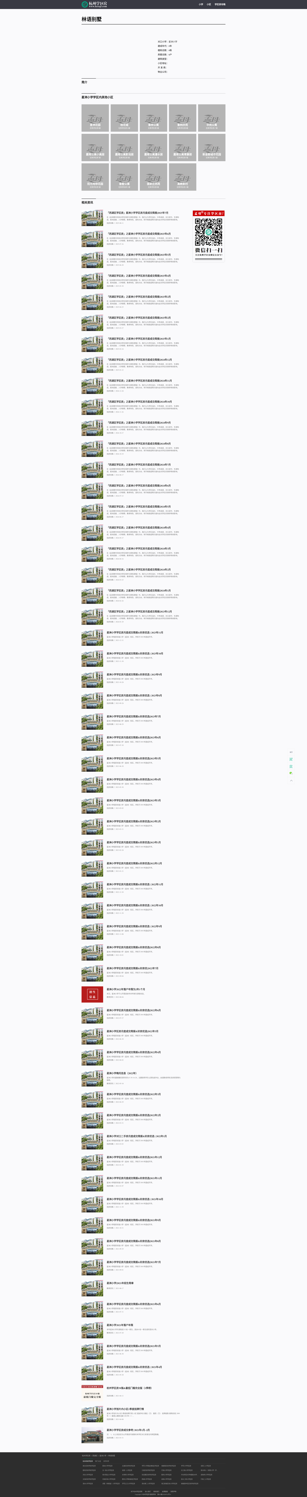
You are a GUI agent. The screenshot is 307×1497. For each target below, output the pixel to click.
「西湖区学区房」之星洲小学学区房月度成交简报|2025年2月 (139, 296)
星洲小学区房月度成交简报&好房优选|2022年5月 (132, 1031)
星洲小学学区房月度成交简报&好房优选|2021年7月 (134, 1262)
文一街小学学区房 (108, 1470)
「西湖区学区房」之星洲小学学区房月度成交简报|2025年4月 (139, 276)
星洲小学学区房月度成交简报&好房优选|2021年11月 (134, 1178)
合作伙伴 (106, 1461)
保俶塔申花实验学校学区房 (189, 1484)
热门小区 (98, 1461)
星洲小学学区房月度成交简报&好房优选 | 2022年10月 (135, 905)
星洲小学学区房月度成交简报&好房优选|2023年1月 (134, 842)
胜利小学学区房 (166, 1475)
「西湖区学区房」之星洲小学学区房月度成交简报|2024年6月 (139, 485)
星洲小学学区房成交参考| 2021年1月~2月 (128, 1430)
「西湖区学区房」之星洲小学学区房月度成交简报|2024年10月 (139, 401)
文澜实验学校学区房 (128, 1466)
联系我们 (156, 1491)
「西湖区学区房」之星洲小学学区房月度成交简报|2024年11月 (139, 380)
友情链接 (165, 1491)
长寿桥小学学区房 (128, 1475)
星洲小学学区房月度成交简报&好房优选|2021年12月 (134, 1157)
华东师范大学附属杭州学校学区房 (189, 1475)
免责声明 (173, 1491)
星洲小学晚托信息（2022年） (122, 1073)
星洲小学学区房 (107, 1466)
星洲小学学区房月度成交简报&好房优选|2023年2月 (134, 821)
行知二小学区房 (206, 1479)
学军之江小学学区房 (128, 1484)
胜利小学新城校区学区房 (130, 1479)
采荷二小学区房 (206, 1466)
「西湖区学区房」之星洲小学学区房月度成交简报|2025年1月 (139, 338)
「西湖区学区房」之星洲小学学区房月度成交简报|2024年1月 (139, 590)
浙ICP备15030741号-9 (164, 1494)
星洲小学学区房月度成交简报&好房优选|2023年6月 (134, 737)
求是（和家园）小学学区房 (111, 1484)
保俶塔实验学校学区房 (168, 1466)
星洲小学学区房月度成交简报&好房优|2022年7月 (132, 968)
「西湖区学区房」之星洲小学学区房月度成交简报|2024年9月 (139, 422)
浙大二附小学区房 (187, 1479)
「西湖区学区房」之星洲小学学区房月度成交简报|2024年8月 (139, 443)
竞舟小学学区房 (88, 1484)
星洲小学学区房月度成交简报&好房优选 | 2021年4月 (134, 1367)
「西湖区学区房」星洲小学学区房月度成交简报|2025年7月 (137, 213)
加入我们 (148, 1491)
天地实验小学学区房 (108, 1479)
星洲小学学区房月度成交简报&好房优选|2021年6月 (134, 1304)
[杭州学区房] (94, 4)
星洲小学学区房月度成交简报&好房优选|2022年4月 (134, 1052)
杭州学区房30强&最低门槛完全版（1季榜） (130, 1388)
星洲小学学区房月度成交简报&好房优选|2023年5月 (134, 758)
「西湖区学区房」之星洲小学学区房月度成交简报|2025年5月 (139, 255)
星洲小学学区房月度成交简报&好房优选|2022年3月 (134, 1094)
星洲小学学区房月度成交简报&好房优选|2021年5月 (134, 1346)
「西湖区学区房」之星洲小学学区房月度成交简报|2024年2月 (139, 569)
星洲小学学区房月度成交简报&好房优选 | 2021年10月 (135, 1199)
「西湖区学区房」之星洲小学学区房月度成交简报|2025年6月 (139, 234)
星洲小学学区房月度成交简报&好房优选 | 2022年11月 (135, 884)
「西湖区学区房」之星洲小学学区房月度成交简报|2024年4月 (139, 527)
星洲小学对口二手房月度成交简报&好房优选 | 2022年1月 (137, 1136)
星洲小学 (173, 41)
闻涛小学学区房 (166, 1479)
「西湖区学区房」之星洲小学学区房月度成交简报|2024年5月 (139, 506)
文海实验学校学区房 (89, 1479)
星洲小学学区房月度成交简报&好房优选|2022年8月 (134, 947)
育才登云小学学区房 (108, 1475)
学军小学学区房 (186, 1466)
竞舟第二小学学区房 (148, 1484)
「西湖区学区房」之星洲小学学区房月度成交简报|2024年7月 (139, 464)
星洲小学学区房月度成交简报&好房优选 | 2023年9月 (134, 674)
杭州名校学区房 (88, 1461)
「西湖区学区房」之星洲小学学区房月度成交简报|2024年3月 (139, 548)
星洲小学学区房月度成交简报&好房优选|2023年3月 (134, 800)
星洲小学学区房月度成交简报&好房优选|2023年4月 (134, 779)
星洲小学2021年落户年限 (120, 1325)
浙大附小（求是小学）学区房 (209, 1470)
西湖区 (94, 1455)
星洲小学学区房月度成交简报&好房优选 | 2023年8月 (134, 695)
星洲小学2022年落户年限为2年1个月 (126, 989)
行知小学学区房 (166, 1470)
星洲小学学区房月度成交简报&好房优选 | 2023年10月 (135, 653)
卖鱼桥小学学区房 (206, 1475)
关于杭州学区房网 (136, 1491)
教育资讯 (110, 997)
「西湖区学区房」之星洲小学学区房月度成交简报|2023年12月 (139, 611)
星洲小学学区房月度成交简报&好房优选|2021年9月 (134, 1220)
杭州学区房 (86, 1455)
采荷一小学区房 (127, 1470)
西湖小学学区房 (147, 1479)
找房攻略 (110, 223)
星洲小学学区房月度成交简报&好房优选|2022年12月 (134, 863)
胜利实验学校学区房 (89, 1470)
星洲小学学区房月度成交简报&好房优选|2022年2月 (134, 1115)
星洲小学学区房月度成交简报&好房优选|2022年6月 (134, 1010)
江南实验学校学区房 (148, 1470)
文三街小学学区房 (187, 1470)
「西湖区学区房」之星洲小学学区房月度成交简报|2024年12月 (139, 359)
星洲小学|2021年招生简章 (120, 1283)
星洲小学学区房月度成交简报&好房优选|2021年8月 (134, 1241)
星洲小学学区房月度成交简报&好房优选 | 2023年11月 (135, 632)
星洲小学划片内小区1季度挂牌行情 (125, 1409)
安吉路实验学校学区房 (149, 1475)
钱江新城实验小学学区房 (169, 1484)
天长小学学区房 (88, 1475)
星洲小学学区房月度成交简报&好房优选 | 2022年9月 (134, 926)
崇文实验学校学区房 (89, 1466)
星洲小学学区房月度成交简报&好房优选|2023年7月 (134, 716)
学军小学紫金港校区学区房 (150, 1466)
